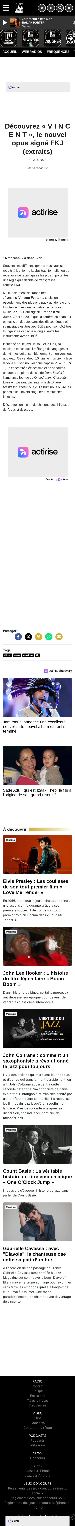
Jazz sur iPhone (38, 1471)
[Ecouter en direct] (51, 8)
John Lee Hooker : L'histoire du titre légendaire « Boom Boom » (35, 978)
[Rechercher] (60, 8)
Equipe (37, 1391)
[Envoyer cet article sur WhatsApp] (47, 639)
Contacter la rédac (37, 1428)
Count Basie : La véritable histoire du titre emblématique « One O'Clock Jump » (37, 1176)
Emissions (37, 1396)
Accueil (9, 51)
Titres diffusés (37, 1400)
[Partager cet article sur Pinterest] (37, 639)
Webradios (32, 51)
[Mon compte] (69, 8)
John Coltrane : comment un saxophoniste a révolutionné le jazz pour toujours (35, 1061)
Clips (37, 1418)
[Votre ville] (42, 8)
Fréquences (58, 51)
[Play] (5, 22)
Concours (37, 1458)
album (7, 655)
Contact (37, 1386)
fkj (37, 655)
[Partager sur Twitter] (27, 639)
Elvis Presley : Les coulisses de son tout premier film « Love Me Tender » (35, 886)
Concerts (38, 1423)
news (17, 655)
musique (28, 655)
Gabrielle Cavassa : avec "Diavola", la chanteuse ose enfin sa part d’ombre (34, 1254)
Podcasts (38, 1440)
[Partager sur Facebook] (17, 639)
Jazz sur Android (37, 1475)
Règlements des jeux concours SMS (38, 1498)
